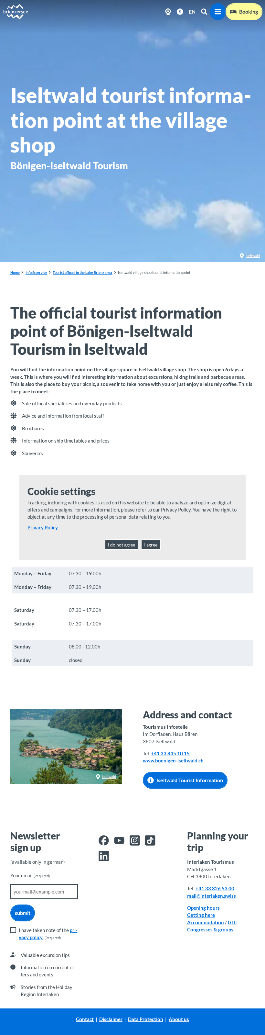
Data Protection (145, 1019)
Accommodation (205, 922)
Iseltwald (253, 255)
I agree (150, 544)
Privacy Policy (42, 527)
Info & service (36, 272)
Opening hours (203, 908)
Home (15, 272)
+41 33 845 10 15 (170, 753)
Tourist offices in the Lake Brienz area (82, 272)
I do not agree (121, 544)
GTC (232, 922)
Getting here (201, 915)
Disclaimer (110, 1019)
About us (179, 1019)
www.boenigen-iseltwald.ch (173, 760)
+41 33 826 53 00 (215, 888)
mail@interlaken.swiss (211, 896)
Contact (85, 1019)
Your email (30, 875)
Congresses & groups (210, 929)
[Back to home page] (15, 11)
